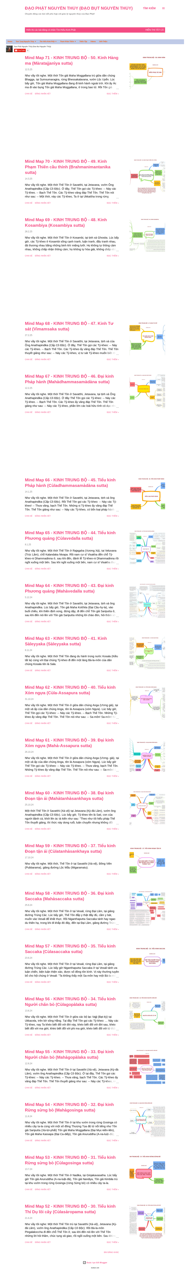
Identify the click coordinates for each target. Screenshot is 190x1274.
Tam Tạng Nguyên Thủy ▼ (26, 42)
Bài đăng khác (111, 1252)
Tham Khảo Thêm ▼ (68, 42)
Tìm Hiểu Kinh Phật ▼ (48, 42)
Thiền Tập (83, 42)
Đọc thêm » (113, 94)
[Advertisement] (72, 127)
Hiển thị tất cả (154, 30)
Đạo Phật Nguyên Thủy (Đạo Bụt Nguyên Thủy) (79, 8)
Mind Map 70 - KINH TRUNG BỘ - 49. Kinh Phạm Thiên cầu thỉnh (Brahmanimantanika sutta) (67, 167)
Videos (93, 42)
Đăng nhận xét (43, 94)
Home (10, 42)
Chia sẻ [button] (28, 94)
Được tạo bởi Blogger (96, 1262)
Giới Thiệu (103, 42)
